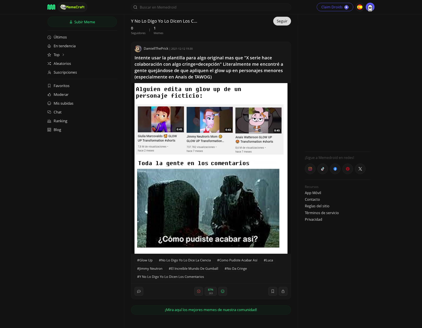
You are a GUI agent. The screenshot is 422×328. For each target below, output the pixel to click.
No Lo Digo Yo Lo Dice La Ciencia (186, 260)
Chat (58, 112)
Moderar (61, 94)
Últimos (60, 37)
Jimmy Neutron (150, 268)
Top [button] (57, 54)
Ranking (60, 120)
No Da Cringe (237, 268)
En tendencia (65, 45)
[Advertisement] (338, 82)
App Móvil (313, 192)
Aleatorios (62, 63)
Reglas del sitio (317, 206)
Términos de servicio (322, 212)
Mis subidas (63, 103)
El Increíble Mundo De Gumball (194, 268)
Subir (84, 21)
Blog (57, 129)
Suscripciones (65, 72)
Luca (269, 260)
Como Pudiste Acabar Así (238, 260)
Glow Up (146, 260)
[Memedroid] (51, 7)
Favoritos (61, 85)
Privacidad (313, 219)
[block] (283, 291)
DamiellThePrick (156, 48)
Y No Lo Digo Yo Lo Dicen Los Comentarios (171, 276)
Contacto (312, 199)
